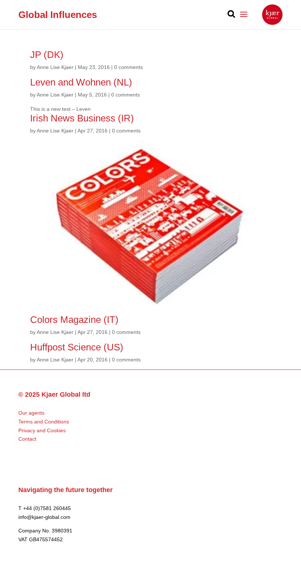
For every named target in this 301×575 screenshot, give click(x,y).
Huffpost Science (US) (76, 347)
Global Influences (57, 14)
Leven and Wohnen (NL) (81, 82)
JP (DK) (47, 54)
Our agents (31, 413)
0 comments (128, 67)
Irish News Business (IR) (82, 118)
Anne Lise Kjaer (55, 67)
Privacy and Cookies (42, 430)
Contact (27, 439)
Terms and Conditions (43, 422)
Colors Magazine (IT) (74, 319)
